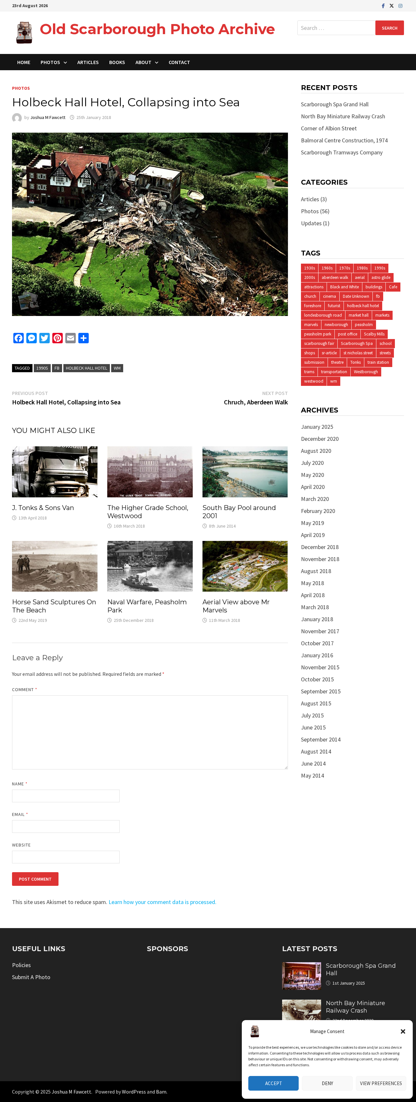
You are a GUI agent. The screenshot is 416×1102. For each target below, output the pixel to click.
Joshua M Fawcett (47, 117)
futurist (334, 305)
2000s (309, 277)
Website (21, 845)
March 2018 (315, 607)
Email (20, 814)
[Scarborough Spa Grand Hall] (301, 966)
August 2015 (316, 703)
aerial (360, 277)
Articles (88, 62)
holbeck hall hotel (86, 368)
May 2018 (312, 583)
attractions (313, 287)
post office (347, 334)
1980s (362, 268)
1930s (309, 268)
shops (309, 353)
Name (20, 784)
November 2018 (320, 559)
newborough (336, 324)
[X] (392, 5)
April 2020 (313, 487)
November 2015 (320, 667)
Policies (21, 965)
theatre (337, 362)
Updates (311, 223)
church (310, 296)
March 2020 (315, 499)
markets (382, 315)
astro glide (380, 277)
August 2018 (316, 571)
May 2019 (312, 523)
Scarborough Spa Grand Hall (335, 104)
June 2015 (313, 727)
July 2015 (312, 715)
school (386, 343)
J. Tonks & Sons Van (43, 508)
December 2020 (320, 438)
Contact (179, 62)
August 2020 (316, 450)
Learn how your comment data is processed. (162, 902)
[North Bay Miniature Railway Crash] (301, 1004)
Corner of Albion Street (329, 128)
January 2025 (317, 426)
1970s (344, 268)
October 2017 (317, 643)
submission (314, 362)
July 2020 (312, 462)
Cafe (393, 287)
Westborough (366, 371)
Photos (50, 62)
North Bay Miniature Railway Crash (343, 116)
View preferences (381, 1083)
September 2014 (321, 739)
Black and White (344, 287)
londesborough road (323, 315)
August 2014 (316, 751)
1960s (327, 268)
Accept (273, 1083)
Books (117, 62)
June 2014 (313, 763)
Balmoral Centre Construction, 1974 (344, 140)
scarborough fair (319, 343)
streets (385, 353)
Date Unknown (356, 296)
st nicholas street (358, 353)
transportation (334, 371)
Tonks (355, 362)
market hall (359, 315)
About (143, 62)
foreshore (312, 305)
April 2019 (313, 535)
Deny (327, 1083)
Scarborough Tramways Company (342, 152)
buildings (374, 287)
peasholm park (317, 334)
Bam (161, 1091)
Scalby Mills (374, 334)
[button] (403, 1031)
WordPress (134, 1091)
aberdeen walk (335, 277)
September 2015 (321, 691)
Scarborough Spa (357, 343)
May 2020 (312, 475)
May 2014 (312, 775)
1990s (42, 368)
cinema (329, 296)
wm (117, 368)
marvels (311, 324)
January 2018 (317, 619)
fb (57, 368)
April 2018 (313, 595)
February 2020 (318, 511)
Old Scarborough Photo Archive (157, 29)
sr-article (329, 353)
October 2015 (317, 679)
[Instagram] (400, 5)
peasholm (364, 324)
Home (23, 62)
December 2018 (320, 547)
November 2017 (320, 631)
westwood (313, 381)
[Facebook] (384, 5)
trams (309, 371)
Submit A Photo (31, 977)
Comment (25, 689)
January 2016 (317, 655)
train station (378, 362)
